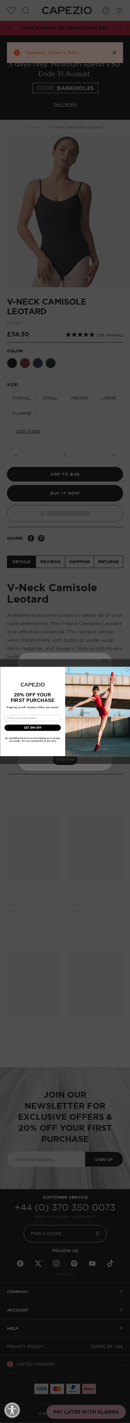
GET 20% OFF (32, 727)
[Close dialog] (127, 670)
